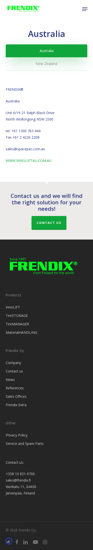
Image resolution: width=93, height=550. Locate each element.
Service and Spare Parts (25, 443)
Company (13, 362)
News (10, 379)
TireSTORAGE (17, 315)
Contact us (49, 223)
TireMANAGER (17, 324)
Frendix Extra (16, 404)
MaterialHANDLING (21, 332)
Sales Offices (16, 396)
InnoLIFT (13, 307)
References (15, 388)
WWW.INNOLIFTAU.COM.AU (29, 160)
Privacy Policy (17, 435)
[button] (85, 9)
